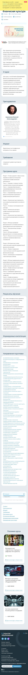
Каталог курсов (5, 642)
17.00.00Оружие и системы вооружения (13, 394)
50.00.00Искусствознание (9, 470)
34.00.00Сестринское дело (9, 437)
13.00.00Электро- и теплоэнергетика (12, 386)
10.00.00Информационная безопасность (13, 377)
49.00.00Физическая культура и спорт (12, 469)
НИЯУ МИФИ (10, 586)
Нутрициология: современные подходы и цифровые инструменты (12, 550)
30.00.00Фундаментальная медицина (12, 429)
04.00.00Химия (6, 364)
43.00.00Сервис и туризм (9, 456)
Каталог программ (6, 644)
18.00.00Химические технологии (11, 396)
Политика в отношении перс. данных (10, 660)
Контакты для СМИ (5, 656)
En (26, 633)
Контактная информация (7, 657)
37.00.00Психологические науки (11, 443)
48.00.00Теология (7, 467)
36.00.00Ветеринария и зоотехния (11, 442)
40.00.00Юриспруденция (9, 448)
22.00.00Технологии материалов (11, 407)
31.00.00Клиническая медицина (11, 431)
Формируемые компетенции (10, 518)
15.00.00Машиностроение (9, 389)
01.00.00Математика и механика (11, 358)
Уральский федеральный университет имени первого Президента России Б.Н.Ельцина (17, 42)
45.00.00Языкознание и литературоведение (13, 461)
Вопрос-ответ (4, 650)
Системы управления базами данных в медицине (13, 609)
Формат (5, 510)
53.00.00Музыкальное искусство (11, 478)
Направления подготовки (10, 520)
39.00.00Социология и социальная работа (13, 447)
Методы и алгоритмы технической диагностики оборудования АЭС (13, 580)
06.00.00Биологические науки (10, 367)
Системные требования (7, 653)
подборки (5, 4)
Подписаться (17, 666)
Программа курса (8, 514)
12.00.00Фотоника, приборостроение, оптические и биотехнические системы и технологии (12, 383)
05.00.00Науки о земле (8, 366)
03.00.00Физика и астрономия (10, 362)
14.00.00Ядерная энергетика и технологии (13, 388)
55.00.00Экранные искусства (10, 483)
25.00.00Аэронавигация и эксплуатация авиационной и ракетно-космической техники (12, 417)
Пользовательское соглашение (8, 659)
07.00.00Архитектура (8, 369)
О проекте (3, 648)
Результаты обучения (9, 516)
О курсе (5, 506)
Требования (6, 512)
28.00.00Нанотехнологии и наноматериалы (13, 424)
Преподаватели (7, 508)
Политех (9, 556)
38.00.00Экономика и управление (11, 445)
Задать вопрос (4, 651)
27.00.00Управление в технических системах (14, 423)
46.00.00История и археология (10, 462)
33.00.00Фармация (7, 435)
